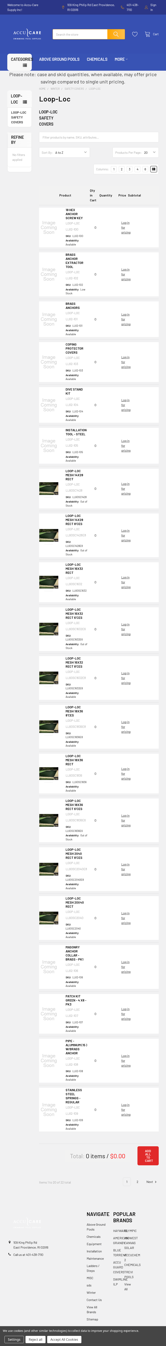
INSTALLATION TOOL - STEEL (76, 432)
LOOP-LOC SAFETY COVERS (18, 117)
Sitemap (92, 1319)
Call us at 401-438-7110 (28, 1254)
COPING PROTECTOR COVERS (74, 348)
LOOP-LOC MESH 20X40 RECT (75, 902)
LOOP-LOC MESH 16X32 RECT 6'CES (74, 613)
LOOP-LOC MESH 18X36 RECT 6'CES (74, 805)
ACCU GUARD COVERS (119, 1267)
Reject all (35, 1339)
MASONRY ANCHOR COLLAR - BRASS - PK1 (74, 953)
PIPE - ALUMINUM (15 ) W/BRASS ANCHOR (76, 1047)
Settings (14, 1339)
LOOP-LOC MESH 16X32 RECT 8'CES (74, 662)
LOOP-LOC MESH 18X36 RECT (74, 760)
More (120, 59)
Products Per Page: (128, 152)
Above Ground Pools (59, 59)
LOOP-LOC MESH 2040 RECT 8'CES (74, 853)
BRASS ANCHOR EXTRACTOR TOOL (74, 261)
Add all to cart (149, 1155)
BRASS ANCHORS (73, 306)
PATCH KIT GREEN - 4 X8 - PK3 (76, 1000)
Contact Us (94, 1300)
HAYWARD (120, 1231)
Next (150, 1182)
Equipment (94, 1244)
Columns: (102, 169)
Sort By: (47, 152)
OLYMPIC (130, 1231)
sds (89, 1285)
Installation (94, 1251)
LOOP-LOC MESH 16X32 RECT (74, 568)
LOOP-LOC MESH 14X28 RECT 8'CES (74, 520)
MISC (90, 1278)
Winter (91, 1292)
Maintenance (95, 1258)
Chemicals (97, 59)
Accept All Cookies (64, 1339)
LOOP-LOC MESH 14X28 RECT (74, 475)
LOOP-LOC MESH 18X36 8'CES (74, 711)
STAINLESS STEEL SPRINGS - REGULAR (74, 1096)
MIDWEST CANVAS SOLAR (131, 1243)
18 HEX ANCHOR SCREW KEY (74, 214)
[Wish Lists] (136, 34)
